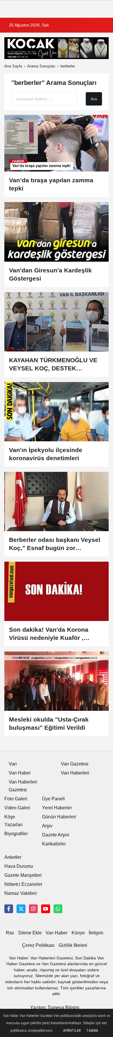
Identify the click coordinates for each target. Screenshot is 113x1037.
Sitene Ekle (30, 932)
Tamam (92, 1031)
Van (13, 763)
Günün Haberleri (59, 816)
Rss (10, 932)
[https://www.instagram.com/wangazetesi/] (33, 908)
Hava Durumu (18, 866)
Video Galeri (17, 807)
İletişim (96, 932)
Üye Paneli (53, 798)
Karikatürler (54, 843)
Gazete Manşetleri (23, 875)
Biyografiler (16, 833)
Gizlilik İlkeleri (73, 945)
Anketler (12, 857)
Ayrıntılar (72, 1031)
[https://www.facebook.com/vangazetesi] (8, 908)
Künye (78, 932)
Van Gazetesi (74, 763)
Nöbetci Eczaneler (23, 884)
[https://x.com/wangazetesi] (21, 908)
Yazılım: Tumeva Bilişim (54, 1007)
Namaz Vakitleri (20, 893)
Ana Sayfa (13, 66)
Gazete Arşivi (55, 834)
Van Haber (20, 772)
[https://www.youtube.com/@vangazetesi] (45, 908)
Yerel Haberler (57, 807)
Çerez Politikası (38, 945)
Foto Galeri (15, 798)
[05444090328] (58, 908)
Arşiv (47, 825)
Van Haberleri (75, 772)
